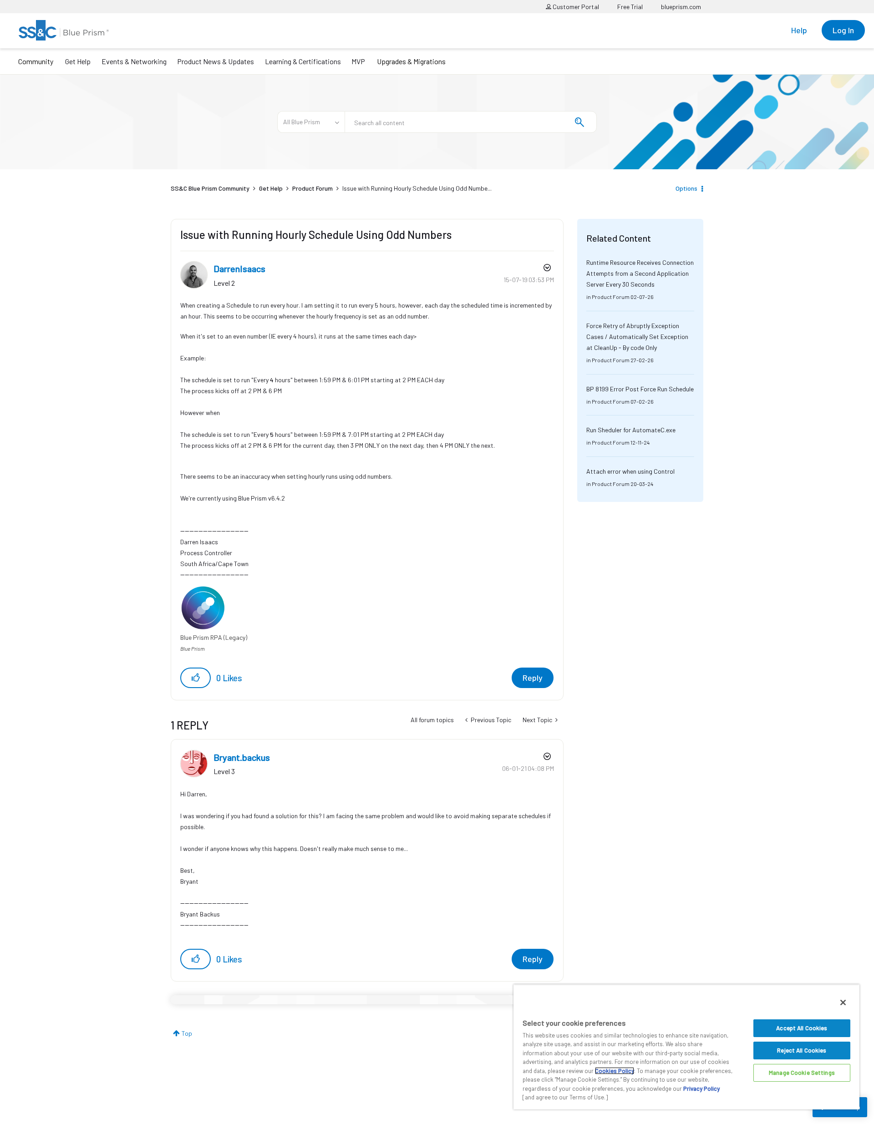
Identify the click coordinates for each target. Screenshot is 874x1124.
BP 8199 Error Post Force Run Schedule (640, 389)
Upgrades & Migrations (411, 61)
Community (35, 61)
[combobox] (471, 122)
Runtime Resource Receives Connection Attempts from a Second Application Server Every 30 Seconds (640, 273)
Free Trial (630, 6)
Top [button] (187, 1033)
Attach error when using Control (630, 471)
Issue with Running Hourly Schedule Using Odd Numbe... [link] (417, 188)
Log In (843, 30)
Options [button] (686, 188)
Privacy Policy (701, 1088)
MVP (358, 61)
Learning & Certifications (303, 61)
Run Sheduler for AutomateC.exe (631, 430)
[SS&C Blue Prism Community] (63, 30)
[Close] (843, 1002)
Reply (533, 678)
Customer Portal (575, 6)
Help (799, 30)
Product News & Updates (215, 61)
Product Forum (312, 188)
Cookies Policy (614, 1070)
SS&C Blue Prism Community (210, 188)
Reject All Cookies (801, 1050)
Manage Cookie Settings (802, 1072)
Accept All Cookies (801, 1028)
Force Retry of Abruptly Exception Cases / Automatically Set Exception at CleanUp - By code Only (637, 336)
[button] (195, 678)
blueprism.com (681, 6)
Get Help (78, 61)
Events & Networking (134, 61)
